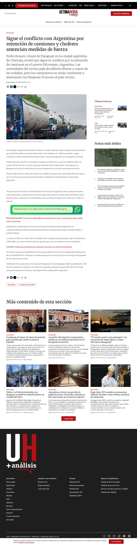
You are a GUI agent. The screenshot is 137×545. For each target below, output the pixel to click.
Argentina (11, 285)
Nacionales (10, 33)
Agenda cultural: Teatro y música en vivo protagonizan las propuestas (111, 205)
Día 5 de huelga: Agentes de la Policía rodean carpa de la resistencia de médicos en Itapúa (111, 187)
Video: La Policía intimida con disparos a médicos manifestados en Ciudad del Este (25, 394)
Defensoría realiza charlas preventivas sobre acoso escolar (104, 127)
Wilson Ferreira (28, 412)
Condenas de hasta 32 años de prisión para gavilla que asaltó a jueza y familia (25, 339)
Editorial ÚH (69, 22)
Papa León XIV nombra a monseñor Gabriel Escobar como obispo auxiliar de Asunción (110, 394)
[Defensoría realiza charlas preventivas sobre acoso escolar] (122, 125)
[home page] (68, 13)
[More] (64, 5)
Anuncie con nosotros (47, 478)
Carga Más (68, 419)
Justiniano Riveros (110, 116)
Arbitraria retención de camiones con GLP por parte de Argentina (43, 247)
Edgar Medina (27, 359)
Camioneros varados (27, 285)
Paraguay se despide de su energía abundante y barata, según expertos (111, 179)
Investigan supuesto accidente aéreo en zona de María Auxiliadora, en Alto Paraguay (111, 171)
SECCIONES (58, 5)
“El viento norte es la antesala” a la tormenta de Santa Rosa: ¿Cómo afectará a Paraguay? (109, 339)
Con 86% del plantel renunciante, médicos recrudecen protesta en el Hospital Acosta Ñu (66, 339)
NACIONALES (46, 5)
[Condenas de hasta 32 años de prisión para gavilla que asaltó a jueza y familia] (26, 321)
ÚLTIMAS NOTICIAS (26, 6)
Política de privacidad (26, 542)
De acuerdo (116, 541)
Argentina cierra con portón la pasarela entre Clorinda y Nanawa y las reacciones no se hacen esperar (66, 394)
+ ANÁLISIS (72, 5)
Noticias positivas (83, 22)
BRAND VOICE (116, 5)
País (96, 123)
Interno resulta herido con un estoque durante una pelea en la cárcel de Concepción (104, 111)
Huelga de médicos (54, 22)
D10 (80, 5)
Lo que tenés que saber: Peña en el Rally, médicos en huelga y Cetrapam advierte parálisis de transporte (111, 196)
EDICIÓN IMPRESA (121, 14)
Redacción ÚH (112, 132)
